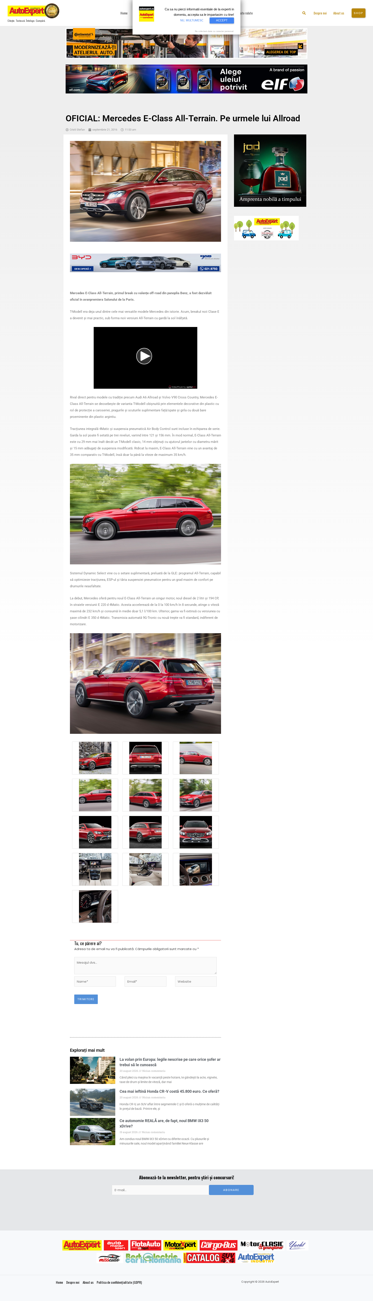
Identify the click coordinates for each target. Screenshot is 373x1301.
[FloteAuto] (145, 1245)
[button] (304, 13)
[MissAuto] (109, 1258)
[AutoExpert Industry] (255, 1258)
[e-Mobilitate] (153, 1258)
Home (59, 1282)
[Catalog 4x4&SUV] (209, 1258)
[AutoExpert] (82, 1245)
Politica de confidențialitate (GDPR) (119, 1282)
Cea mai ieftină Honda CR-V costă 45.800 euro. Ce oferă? (169, 1091)
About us (88, 1282)
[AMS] (116, 1245)
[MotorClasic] (262, 1245)
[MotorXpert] (180, 1245)
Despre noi (72, 1282)
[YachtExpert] (297, 1245)
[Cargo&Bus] (218, 1245)
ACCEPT (222, 20)
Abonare (231, 1190)
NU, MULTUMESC (191, 20)
